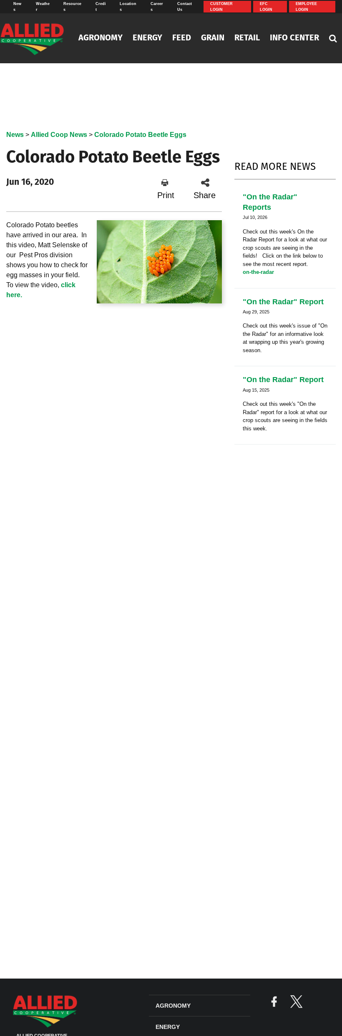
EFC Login (266, 7)
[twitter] (296, 1002)
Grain (212, 38)
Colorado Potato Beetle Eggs (140, 134)
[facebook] (274, 1002)
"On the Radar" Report (283, 302)
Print (165, 195)
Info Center (294, 38)
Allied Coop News (59, 134)
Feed (181, 38)
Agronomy (100, 38)
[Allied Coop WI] (33, 38)
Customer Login (221, 7)
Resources (72, 7)
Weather (43, 7)
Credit (101, 7)
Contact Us (184, 7)
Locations (128, 7)
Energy (147, 38)
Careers (157, 7)
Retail (247, 38)
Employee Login (306, 7)
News (17, 7)
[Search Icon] (333, 38)
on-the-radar (258, 272)
